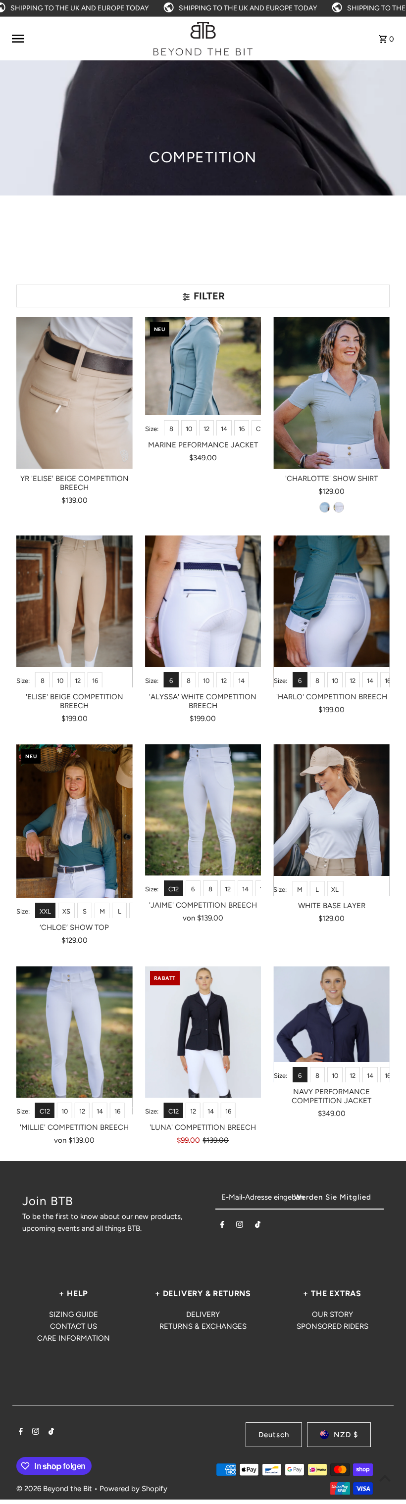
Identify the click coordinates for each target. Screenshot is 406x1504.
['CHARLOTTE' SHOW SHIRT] (331, 393)
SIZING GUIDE (73, 1314)
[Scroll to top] (385, 1478)
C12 (261, 429)
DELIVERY (203, 1314)
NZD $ (346, 1434)
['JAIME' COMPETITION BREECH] (203, 820)
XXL (45, 911)
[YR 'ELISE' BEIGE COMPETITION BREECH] (74, 393)
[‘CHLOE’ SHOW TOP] (74, 831)
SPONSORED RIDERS (332, 1326)
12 (206, 429)
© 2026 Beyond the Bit (55, 1488)
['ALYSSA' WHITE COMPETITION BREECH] (203, 611)
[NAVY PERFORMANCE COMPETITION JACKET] (331, 1024)
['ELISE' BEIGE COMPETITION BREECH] (74, 611)
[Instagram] (239, 1226)
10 (189, 429)
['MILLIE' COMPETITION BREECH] (74, 1042)
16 (242, 429)
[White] (339, 507)
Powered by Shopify (133, 1488)
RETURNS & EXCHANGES (203, 1326)
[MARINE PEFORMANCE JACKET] (203, 376)
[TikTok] (257, 1226)
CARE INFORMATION (73, 1338)
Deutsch (273, 1434)
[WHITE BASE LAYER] (331, 820)
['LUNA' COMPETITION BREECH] (203, 1042)
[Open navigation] (79, 38)
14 (224, 429)
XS (66, 911)
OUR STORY (332, 1314)
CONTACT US (73, 1326)
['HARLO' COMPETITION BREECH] (331, 611)
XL (335, 889)
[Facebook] (222, 1226)
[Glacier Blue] (325, 507)
